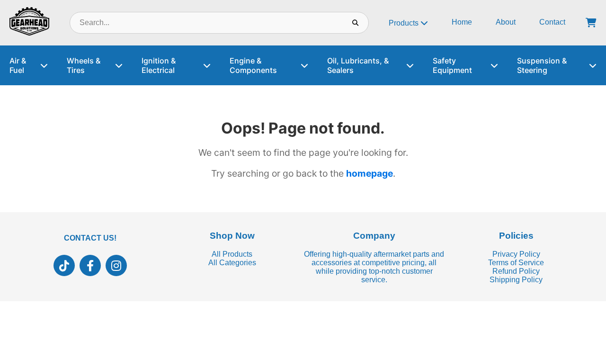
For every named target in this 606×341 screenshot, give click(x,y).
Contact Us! (90, 238)
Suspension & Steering (542, 65)
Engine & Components (253, 65)
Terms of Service (516, 263)
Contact (552, 22)
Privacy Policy (516, 254)
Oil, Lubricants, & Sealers (358, 65)
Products (404, 23)
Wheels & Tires (83, 65)
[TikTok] (64, 265)
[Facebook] (90, 265)
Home (462, 22)
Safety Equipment (452, 65)
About (506, 22)
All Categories (232, 263)
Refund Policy (516, 271)
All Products (232, 254)
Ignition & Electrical (159, 65)
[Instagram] (116, 265)
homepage (369, 173)
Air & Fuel (17, 65)
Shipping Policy (516, 280)
